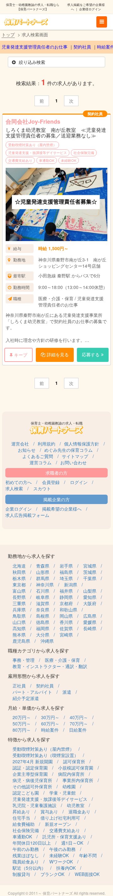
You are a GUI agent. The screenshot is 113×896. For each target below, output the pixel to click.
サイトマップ (75, 456)
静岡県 (66, 597)
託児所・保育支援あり (64, 836)
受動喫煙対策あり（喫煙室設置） (45, 755)
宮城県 (89, 566)
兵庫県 (19, 609)
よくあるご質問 (37, 456)
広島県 (89, 616)
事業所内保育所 (77, 780)
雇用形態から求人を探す (34, 675)
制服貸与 (21, 874)
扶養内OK (66, 868)
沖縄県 (47, 641)
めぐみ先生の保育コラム (68, 450)
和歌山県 (68, 609)
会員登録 (51, 482)
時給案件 (50, 730)
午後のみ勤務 (62, 849)
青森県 (42, 566)
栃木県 (19, 578)
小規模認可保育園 (75, 768)
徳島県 (42, 622)
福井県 (66, 591)
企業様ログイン (90, 9)
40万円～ (79, 717)
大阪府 (89, 603)
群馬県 (42, 578)
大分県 (42, 634)
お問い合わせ (73, 462)
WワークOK (61, 861)
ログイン (79, 482)
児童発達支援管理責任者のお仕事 (34, 46)
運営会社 (20, 443)
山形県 (42, 572)
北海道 (19, 566)
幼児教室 (75, 805)
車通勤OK (46, 160)
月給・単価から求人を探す (36, 707)
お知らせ (26, 450)
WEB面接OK (87, 874)
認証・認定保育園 (30, 768)
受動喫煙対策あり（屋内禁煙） (32, 144)
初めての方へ (18, 482)
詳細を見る (58, 354)
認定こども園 (26, 793)
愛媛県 (89, 622)
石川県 (42, 591)
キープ (20, 355)
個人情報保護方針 (81, 443)
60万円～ (50, 723)
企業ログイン (18, 509)
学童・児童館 (62, 793)
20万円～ (22, 717)
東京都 (19, 584)
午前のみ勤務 (26, 849)
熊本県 (19, 634)
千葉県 (89, 578)
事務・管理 (24, 660)
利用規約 (46, 443)
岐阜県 (42, 597)
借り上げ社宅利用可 (60, 818)
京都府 (66, 603)
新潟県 (70, 584)
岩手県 (66, 566)
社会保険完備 (83, 152)
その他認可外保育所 (32, 786)
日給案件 (78, 730)
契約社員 (82, 46)
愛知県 (89, 597)
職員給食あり (26, 861)
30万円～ (50, 717)
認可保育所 (74, 761)
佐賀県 (66, 628)
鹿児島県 (21, 641)
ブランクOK (52, 874)
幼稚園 (69, 786)
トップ (8, 34)
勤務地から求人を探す (31, 556)
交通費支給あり (20, 160)
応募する (91, 354)
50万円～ (22, 723)
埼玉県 (66, 578)
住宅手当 (21, 818)
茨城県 (89, 572)
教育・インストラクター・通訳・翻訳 (50, 666)
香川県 (66, 622)
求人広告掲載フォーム (27, 515)
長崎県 (89, 628)
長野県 (19, 597)
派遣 (66, 692)
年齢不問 (88, 855)
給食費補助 (24, 824)
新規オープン (58, 824)
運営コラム (40, 462)
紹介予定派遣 (26, 698)
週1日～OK (72, 843)
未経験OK (68, 160)
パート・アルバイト (32, 692)
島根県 (42, 616)
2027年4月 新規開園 (33, 761)
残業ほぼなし (26, 855)
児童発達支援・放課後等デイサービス (37, 152)
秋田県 (19, 572)
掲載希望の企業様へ (62, 509)
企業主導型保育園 (30, 774)
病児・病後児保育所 (32, 780)
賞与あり (49, 811)
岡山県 (66, 616)
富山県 (19, 591)
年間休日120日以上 (32, 843)
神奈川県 (45, 584)
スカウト (42, 488)
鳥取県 (19, 616)
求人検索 (14, 488)
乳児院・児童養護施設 (34, 805)
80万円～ (22, 730)
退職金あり (79, 811)
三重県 (19, 603)
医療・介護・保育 (62, 660)
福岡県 (42, 628)
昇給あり (21, 811)
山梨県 (89, 591)
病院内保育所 (71, 774)
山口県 (19, 622)
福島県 (66, 572)
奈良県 (42, 609)
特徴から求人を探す (29, 739)
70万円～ (79, 723)
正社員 (19, 685)
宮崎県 (66, 634)
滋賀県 (42, 603)
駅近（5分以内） (29, 868)
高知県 (19, 628)
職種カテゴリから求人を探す (38, 650)
